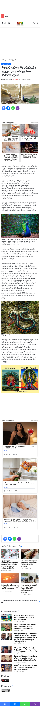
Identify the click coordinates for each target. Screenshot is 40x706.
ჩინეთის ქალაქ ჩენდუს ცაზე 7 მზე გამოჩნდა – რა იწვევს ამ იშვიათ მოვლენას (10, 587)
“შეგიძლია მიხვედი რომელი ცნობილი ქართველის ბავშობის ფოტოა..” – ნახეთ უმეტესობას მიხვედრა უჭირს (26, 658)
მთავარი (5, 60)
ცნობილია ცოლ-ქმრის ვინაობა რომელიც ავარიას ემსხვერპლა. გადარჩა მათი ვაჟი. (24, 617)
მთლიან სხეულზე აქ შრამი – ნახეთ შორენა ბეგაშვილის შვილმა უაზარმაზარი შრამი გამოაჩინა (25, 626)
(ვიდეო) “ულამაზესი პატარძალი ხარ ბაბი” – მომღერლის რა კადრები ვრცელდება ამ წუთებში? (25, 667)
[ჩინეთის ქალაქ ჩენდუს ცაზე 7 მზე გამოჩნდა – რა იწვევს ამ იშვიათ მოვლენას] (10, 578)
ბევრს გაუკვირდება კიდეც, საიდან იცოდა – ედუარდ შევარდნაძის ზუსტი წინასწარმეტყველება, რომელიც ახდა (26, 649)
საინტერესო (13, 60)
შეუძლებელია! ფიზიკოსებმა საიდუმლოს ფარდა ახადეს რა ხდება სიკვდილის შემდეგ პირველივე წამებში (9, 564)
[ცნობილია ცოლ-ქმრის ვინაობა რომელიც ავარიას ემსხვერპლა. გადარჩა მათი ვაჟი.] (6, 617)
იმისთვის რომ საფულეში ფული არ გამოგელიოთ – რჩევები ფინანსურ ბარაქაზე (29, 563)
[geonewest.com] (20, 23)
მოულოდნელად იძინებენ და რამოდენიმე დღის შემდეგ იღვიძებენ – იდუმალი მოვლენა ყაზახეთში (29, 588)
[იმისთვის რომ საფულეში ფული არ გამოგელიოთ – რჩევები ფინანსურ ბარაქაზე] (30, 554)
